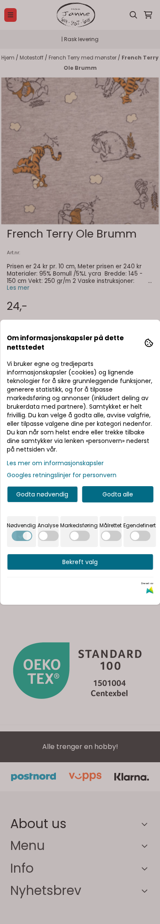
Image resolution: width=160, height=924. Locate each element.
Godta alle (117, 494)
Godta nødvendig (42, 494)
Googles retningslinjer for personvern (61, 475)
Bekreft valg (80, 562)
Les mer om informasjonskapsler (55, 463)
